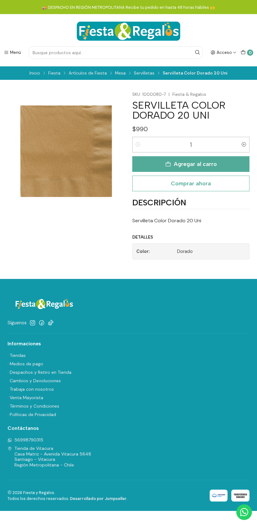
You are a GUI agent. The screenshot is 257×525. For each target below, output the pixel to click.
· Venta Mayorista (25, 397)
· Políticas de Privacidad (32, 414)
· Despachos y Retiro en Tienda (39, 372)
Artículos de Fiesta (88, 73)
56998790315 (28, 440)
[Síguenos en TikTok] (51, 323)
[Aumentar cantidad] (244, 144)
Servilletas (144, 73)
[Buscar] (197, 52)
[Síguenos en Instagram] (32, 323)
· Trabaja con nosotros (31, 389)
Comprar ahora (191, 183)
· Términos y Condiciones (33, 406)
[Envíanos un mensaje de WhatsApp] (244, 512)
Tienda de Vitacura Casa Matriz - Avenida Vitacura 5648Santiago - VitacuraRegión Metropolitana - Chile (52, 456)
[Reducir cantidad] (138, 144)
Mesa (120, 73)
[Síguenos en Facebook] (42, 323)
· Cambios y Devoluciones (34, 380)
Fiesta (54, 73)
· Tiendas (17, 355)
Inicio (34, 73)
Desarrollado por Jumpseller (98, 498)
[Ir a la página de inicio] (128, 31)
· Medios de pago (25, 364)
